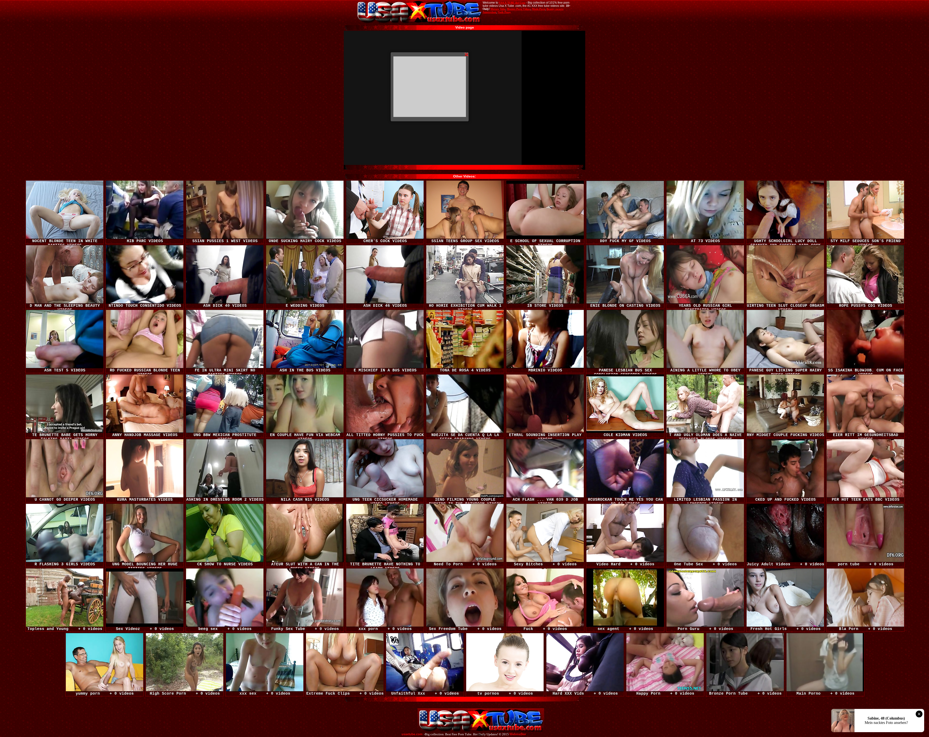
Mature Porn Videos (519, 9)
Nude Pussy (504, 12)
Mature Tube (497, 9)
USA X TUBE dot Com (512, 2)
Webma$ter (517, 734)
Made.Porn (538, 9)
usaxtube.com (412, 734)
